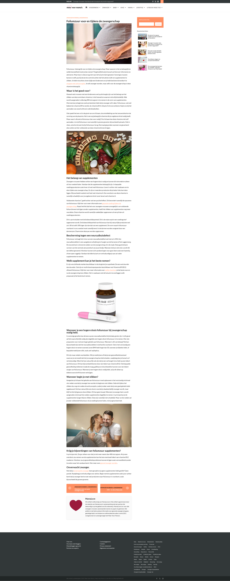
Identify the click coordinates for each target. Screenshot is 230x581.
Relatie (146, 557)
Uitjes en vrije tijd (154, 7)
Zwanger (105, 7)
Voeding (150, 564)
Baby (115, 7)
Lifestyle (139, 7)
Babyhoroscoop (142, 541)
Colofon (102, 544)
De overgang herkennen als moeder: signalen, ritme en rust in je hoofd (155, 67)
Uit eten (150, 559)
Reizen (141, 557)
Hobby (145, 546)
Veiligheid (146, 562)
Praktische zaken (138, 554)
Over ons (69, 541)
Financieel (151, 544)
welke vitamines (110, 270)
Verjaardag (152, 562)
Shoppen (157, 557)
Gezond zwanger (138, 546)
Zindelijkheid (137, 569)
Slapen (135, 559)
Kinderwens (93, 7)
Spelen (145, 559)
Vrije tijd (155, 564)
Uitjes (155, 559)
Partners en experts (72, 548)
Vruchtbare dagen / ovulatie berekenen (143, 567)
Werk (155, 567)
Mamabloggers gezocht (73, 546)
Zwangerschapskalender (153, 569)
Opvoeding (136, 552)
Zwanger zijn (150, 572)
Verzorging (159, 562)
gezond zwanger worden (108, 463)
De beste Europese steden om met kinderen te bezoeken (155, 36)
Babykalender (150, 541)
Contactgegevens (105, 541)
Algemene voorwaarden (107, 548)
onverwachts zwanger (81, 471)
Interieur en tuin (152, 546)
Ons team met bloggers (73, 544)
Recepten (136, 557)
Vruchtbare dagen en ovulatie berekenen (154, 59)
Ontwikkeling (154, 549)
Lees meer (76, 1)
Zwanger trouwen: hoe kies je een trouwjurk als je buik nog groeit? (155, 44)
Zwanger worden (72, 18)
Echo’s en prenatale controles (141, 544)
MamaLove (90, 499)
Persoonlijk (151, 552)
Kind (122, 7)
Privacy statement (105, 546)
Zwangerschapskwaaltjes (140, 572)
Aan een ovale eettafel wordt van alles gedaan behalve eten (154, 52)
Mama (130, 7)
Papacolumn (144, 552)
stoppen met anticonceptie (75, 84)
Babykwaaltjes (159, 541)
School (151, 557)
